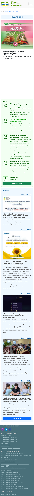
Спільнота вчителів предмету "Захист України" (15, 488)
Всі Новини (17, 419)
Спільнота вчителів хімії (8, 462)
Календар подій (17, 183)
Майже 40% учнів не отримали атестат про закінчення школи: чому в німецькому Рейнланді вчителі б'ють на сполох (17, 399)
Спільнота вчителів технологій (10, 472)
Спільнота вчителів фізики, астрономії (12, 453)
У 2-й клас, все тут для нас (9, 437)
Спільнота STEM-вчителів (8, 484)
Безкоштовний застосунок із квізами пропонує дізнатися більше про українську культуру (16, 315)
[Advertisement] (17, 80)
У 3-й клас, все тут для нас (9, 439)
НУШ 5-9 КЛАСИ (5, 444)
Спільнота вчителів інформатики (10, 474)
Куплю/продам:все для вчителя (10, 448)
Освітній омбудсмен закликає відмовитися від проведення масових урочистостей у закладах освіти (15, 215)
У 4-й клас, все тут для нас (9, 442)
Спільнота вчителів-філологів (9, 460)
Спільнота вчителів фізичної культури (12, 482)
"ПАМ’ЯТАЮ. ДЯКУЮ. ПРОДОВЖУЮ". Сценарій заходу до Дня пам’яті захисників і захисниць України (16, 263)
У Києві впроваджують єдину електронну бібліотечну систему (14, 357)
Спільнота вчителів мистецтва (10, 480)
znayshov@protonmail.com (8, 494)
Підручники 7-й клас (11, 11)
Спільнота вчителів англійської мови (12, 476)
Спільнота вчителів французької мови (12, 486)
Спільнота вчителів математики (10, 478)
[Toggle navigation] (30, 4)
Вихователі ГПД (5, 446)
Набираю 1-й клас (6, 435)
